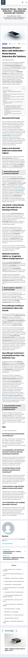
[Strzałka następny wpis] (24, 558)
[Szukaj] (26, 2)
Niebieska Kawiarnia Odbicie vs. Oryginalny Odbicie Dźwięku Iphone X (13, 97)
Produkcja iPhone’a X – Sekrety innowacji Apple (12, 552)
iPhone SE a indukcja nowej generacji (12, 395)
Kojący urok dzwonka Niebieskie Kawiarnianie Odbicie (12, 92)
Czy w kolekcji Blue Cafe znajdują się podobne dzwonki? (12, 114)
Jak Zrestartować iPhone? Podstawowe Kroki (13, 592)
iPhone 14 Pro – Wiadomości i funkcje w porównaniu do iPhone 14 (13, 558)
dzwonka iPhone (6, 135)
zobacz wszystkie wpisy (7, 543)
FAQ (4, 104)
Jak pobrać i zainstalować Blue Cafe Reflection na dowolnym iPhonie (13, 95)
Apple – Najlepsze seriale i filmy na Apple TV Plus (13, 649)
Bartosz (5, 536)
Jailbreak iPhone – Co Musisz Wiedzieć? (12, 584)
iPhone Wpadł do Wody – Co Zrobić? (12, 608)
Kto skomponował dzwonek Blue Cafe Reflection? (13, 105)
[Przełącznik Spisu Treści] (22, 88)
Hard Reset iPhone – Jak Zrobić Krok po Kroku (14, 615)
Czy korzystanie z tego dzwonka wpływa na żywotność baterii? (12, 112)
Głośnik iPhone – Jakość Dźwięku (11, 611)
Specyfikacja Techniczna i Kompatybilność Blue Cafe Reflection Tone (13, 102)
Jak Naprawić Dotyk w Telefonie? (11, 618)
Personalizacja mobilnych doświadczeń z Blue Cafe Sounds (13, 100)
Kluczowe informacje (7, 90)
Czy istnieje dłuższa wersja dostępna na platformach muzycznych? (14, 110)
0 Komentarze (22, 43)
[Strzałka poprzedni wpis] (24, 551)
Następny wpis (6, 555)
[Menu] (22, 2)
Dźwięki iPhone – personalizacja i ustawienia (14, 578)
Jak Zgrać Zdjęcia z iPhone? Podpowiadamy (14, 581)
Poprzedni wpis (6, 549)
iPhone (4, 43)
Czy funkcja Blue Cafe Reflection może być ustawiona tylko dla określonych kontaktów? (12, 107)
